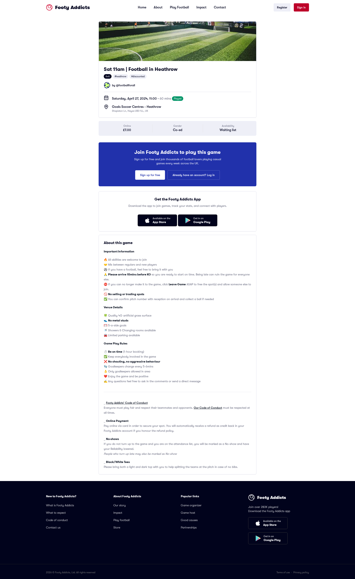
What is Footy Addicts (60, 505)
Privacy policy (301, 572)
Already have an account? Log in (194, 175)
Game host (188, 512)
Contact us (53, 527)
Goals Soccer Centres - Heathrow (136, 107)
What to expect (56, 512)
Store (116, 527)
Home (142, 7)
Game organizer (191, 505)
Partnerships (189, 527)
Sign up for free (150, 175)
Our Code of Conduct (208, 407)
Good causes (189, 520)
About (158, 7)
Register (282, 7)
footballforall (127, 85)
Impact (201, 7)
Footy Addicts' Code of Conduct (127, 402)
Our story (119, 505)
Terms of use (283, 572)
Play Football (179, 7)
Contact (220, 7)
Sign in (301, 7)
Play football (121, 520)
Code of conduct (57, 520)
